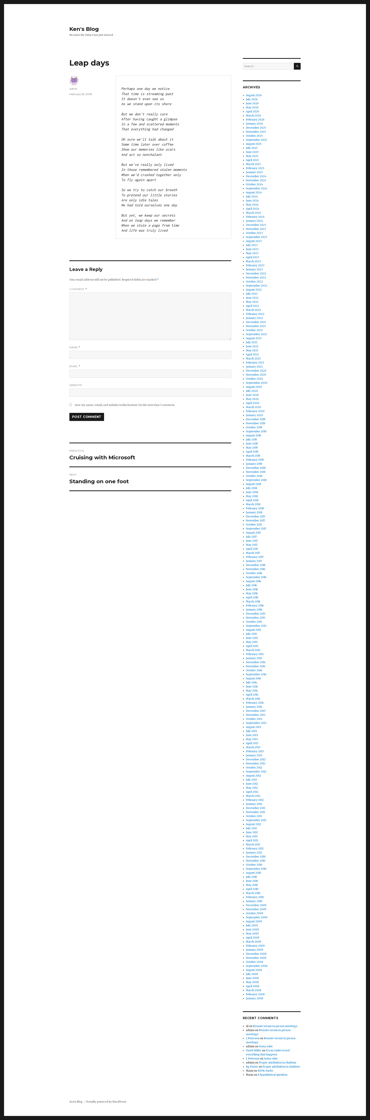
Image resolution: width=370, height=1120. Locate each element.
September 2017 (256, 528)
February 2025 (255, 168)
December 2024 (256, 176)
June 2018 (252, 492)
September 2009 (256, 917)
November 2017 (255, 520)
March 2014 (253, 698)
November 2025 (256, 131)
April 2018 (252, 500)
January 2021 (254, 366)
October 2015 (254, 621)
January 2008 (254, 998)
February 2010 (255, 897)
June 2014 (252, 686)
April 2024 (252, 208)
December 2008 (256, 954)
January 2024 (254, 221)
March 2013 (253, 747)
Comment (78, 289)
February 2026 (255, 119)
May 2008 (252, 982)
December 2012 (256, 759)
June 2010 (252, 881)
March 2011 (253, 844)
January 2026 (254, 123)
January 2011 (254, 852)
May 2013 (252, 739)
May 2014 (252, 690)
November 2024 (256, 180)
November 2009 (256, 909)
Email (74, 366)
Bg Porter (252, 1066)
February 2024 (255, 216)
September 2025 (256, 140)
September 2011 (256, 820)
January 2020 (254, 415)
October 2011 (254, 816)
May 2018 (252, 496)
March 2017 (253, 553)
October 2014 (254, 670)
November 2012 (255, 763)
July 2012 (251, 779)
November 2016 (255, 569)
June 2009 (252, 929)
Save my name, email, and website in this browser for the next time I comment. (125, 405)
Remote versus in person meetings (275, 1026)
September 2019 (256, 431)
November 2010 (255, 860)
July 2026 (252, 99)
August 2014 (253, 678)
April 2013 (252, 743)
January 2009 (254, 949)
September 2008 (256, 966)
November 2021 (256, 326)
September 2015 (256, 625)
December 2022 (256, 273)
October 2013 (254, 719)
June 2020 (252, 395)
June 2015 (252, 638)
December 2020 (256, 370)
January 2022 (254, 318)
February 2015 (255, 654)
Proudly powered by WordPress (106, 1101)
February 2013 (255, 751)
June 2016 (252, 589)
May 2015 (252, 642)
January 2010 (254, 901)
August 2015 (253, 630)
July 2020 (252, 391)
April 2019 (252, 451)
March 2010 (253, 893)
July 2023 (252, 245)
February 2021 (255, 362)
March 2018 (253, 504)
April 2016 (252, 597)
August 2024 (254, 192)
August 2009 (254, 921)
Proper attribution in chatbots (277, 1062)
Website (75, 385)
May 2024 (252, 204)
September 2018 (256, 480)
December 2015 (255, 613)
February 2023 (255, 265)
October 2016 (254, 573)
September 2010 (256, 868)
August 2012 (253, 775)
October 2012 (254, 767)
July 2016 (251, 585)
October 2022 (254, 281)
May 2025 (252, 156)
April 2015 (252, 646)
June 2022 (252, 297)
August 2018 (253, 484)
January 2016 (254, 609)
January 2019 (254, 464)
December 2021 (256, 322)
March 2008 (253, 990)
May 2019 (252, 447)
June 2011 (252, 832)
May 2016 (252, 593)
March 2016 (253, 601)
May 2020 (252, 399)
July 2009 (252, 925)
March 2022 (253, 310)
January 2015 (254, 658)
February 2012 (255, 800)
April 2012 (252, 792)
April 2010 (252, 889)
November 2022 (256, 277)
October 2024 (254, 184)
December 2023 (256, 225)
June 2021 (252, 346)
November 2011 (255, 812)
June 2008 (252, 978)
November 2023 (256, 229)
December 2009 (256, 905)
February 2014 (255, 702)
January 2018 (254, 512)
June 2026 (252, 103)
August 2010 (253, 873)
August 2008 (254, 970)
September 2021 (256, 334)
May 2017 (251, 545)
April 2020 (252, 403)
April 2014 (252, 694)
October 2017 (254, 524)
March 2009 (253, 941)
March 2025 (253, 164)
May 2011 (251, 836)
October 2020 (254, 378)
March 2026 (253, 115)
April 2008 (252, 986)
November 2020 (256, 374)
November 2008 (256, 958)
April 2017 (252, 549)
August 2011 (253, 824)
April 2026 (252, 111)
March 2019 (253, 455)
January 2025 (254, 172)
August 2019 (253, 435)
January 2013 (254, 755)
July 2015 (251, 634)
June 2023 (252, 249)
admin (73, 88)
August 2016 (253, 581)
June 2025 (252, 152)
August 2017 (253, 532)
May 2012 (252, 787)
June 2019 (252, 443)
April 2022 (252, 306)
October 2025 (254, 135)
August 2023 (254, 241)
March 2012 (253, 796)
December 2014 (256, 662)
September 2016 (256, 577)
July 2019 (251, 439)
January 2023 (254, 269)
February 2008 (255, 994)
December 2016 (255, 565)
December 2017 (255, 516)
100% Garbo (265, 1070)
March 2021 (253, 358)
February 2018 (255, 508)
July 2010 (251, 877)
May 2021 (252, 350)
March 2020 (253, 407)
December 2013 (256, 711)
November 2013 (255, 715)
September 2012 (256, 771)
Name (74, 347)
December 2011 (255, 808)
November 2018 (255, 472)
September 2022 (256, 285)
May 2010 (252, 885)
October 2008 (254, 962)
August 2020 (254, 387)
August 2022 (254, 289)
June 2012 (252, 783)
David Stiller (253, 1050)
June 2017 (252, 540)
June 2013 (252, 735)
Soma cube (266, 1046)
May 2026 (252, 107)
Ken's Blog (84, 29)
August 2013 (253, 727)
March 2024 (253, 212)
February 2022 (255, 314)
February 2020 (255, 411)
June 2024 (252, 200)
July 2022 (252, 293)
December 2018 (256, 468)
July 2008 (252, 974)
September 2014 (256, 674)
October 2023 (254, 233)
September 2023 (256, 237)
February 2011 (254, 848)
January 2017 (254, 561)
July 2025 (251, 148)
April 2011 (252, 840)
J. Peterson (252, 1038)
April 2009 (252, 937)
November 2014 (255, 666)
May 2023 (252, 253)
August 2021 (253, 338)
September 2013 (256, 723)
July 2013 (251, 731)
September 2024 (256, 188)
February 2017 (254, 557)
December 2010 (256, 856)
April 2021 (252, 354)
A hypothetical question (272, 1074)
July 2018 (251, 488)
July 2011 (251, 828)
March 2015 (253, 650)
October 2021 (254, 330)
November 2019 (255, 423)
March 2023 (253, 261)
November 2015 (255, 617)
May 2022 (252, 302)
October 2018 (254, 476)
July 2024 (252, 196)
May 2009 (252, 933)
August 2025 (254, 144)
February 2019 (255, 459)
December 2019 (255, 419)
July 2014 (251, 682)
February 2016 (255, 605)
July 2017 (251, 536)
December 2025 (256, 127)
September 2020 (256, 383)
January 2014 (254, 706)
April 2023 (252, 257)
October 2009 (254, 913)
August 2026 (254, 95)
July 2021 (251, 342)
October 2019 (254, 427)
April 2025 (252, 160)
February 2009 (255, 945)
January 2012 (254, 804)
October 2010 (254, 864)
